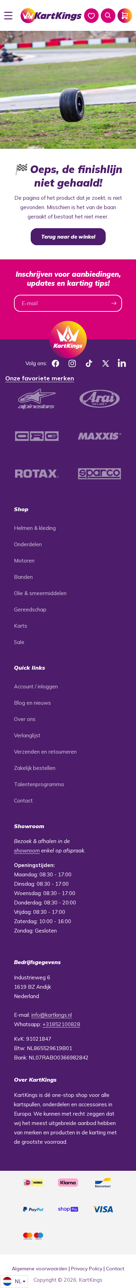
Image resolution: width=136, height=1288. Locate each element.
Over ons (25, 719)
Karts (20, 625)
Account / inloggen (36, 686)
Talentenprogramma (39, 784)
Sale (19, 642)
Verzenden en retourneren (45, 751)
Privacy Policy (86, 1268)
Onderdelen (28, 544)
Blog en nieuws (32, 702)
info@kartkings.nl (51, 1015)
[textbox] (14, 1281)
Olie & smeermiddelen (40, 593)
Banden (23, 577)
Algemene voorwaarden (39, 1268)
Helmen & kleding (35, 528)
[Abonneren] (113, 303)
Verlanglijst (27, 735)
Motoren (24, 560)
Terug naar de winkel (68, 236)
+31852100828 (61, 1024)
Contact (23, 800)
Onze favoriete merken (39, 378)
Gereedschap (30, 609)
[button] (8, 15)
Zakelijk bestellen (34, 768)
